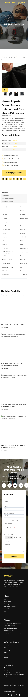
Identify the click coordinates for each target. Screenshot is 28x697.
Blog (5, 647)
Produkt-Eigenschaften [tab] (8, 198)
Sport (14, 149)
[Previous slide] (4, 94)
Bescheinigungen (8, 609)
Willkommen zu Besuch (10, 606)
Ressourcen (7, 654)
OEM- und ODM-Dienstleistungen (13, 623)
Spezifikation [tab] (5, 192)
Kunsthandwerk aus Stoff (10, 628)
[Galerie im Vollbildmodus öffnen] (5, 90)
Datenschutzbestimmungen (9, 691)
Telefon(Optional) (9, 513)
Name (6, 499)
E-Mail (6, 506)
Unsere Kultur (7, 601)
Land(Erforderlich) (9, 528)
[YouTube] (14, 695)
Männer (15, 146)
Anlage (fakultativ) (9, 535)
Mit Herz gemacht (8, 604)
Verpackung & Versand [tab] (7, 201)
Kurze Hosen (8, 115)
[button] (10, 94)
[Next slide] (23, 94)
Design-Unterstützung (9, 625)
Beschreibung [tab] (5, 195)
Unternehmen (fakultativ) (11, 521)
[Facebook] (8, 695)
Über (5, 599)
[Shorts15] (14, 75)
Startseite (6, 645)
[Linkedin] (11, 695)
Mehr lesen (4, 327)
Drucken (15, 140)
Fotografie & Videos (9, 630)
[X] (17, 695)
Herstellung (7, 650)
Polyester (15, 143)
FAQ (5, 611)
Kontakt (6, 657)
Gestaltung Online (21, 3)
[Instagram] (19, 695)
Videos (5, 652)
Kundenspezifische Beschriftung (12, 633)
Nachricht (7, 542)
